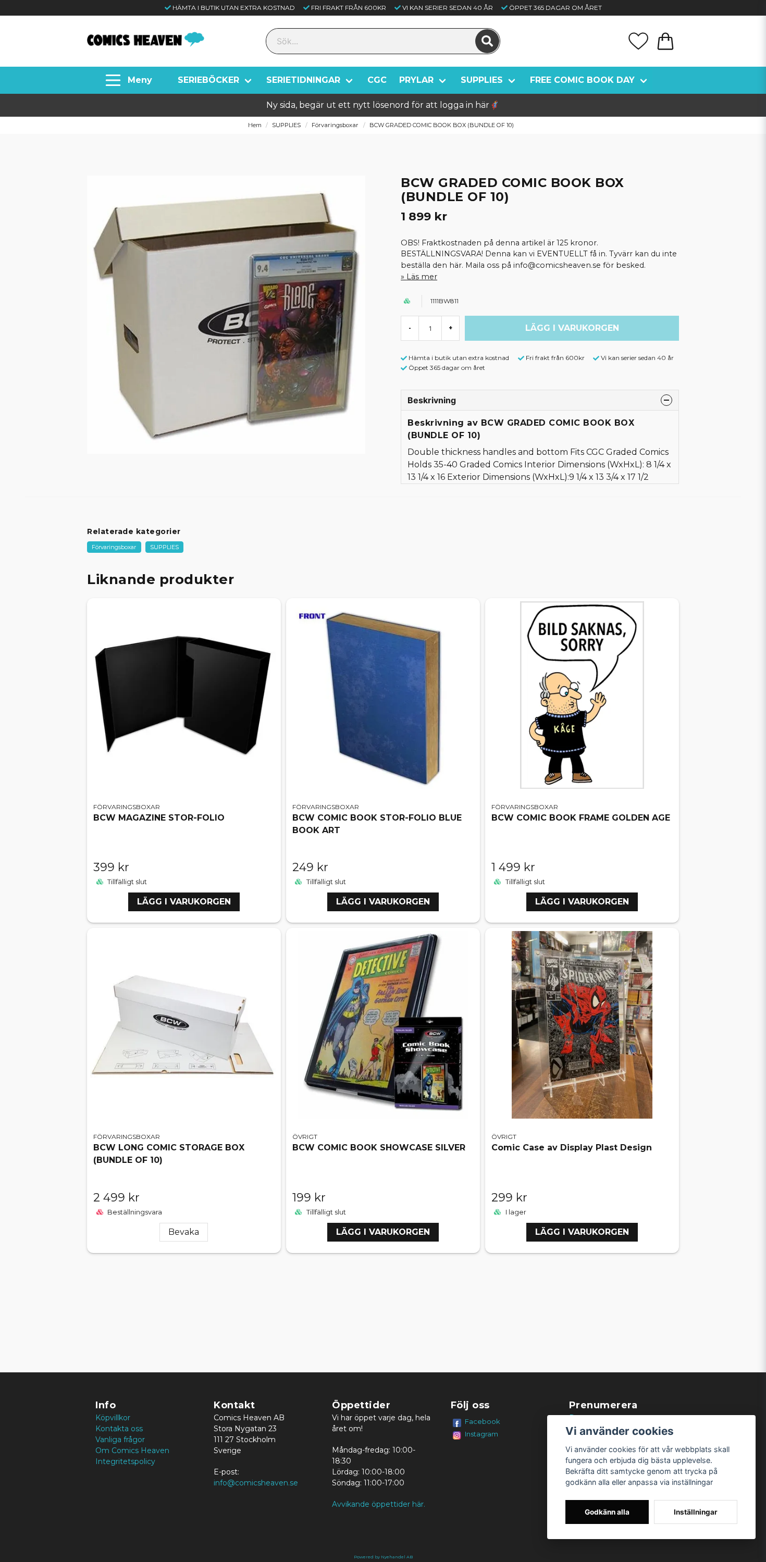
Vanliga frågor (120, 1439)
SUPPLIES (482, 80)
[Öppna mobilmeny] (130, 80)
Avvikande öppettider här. (378, 1504)
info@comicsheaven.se (256, 1482)
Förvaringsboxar (335, 125)
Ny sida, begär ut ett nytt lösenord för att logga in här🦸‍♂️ (383, 105)
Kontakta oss (119, 1428)
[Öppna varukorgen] (665, 41)
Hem (255, 125)
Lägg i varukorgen (184, 902)
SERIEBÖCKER (208, 80)
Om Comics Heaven (132, 1450)
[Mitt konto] (638, 41)
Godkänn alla (607, 1512)
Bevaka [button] (183, 1232)
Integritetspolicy (125, 1461)
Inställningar (696, 1512)
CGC (377, 80)
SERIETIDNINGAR (303, 80)
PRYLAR (416, 80)
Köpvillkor (112, 1417)
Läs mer (421, 276)
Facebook (482, 1421)
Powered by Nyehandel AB (383, 1556)
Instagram (481, 1434)
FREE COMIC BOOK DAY (582, 80)
